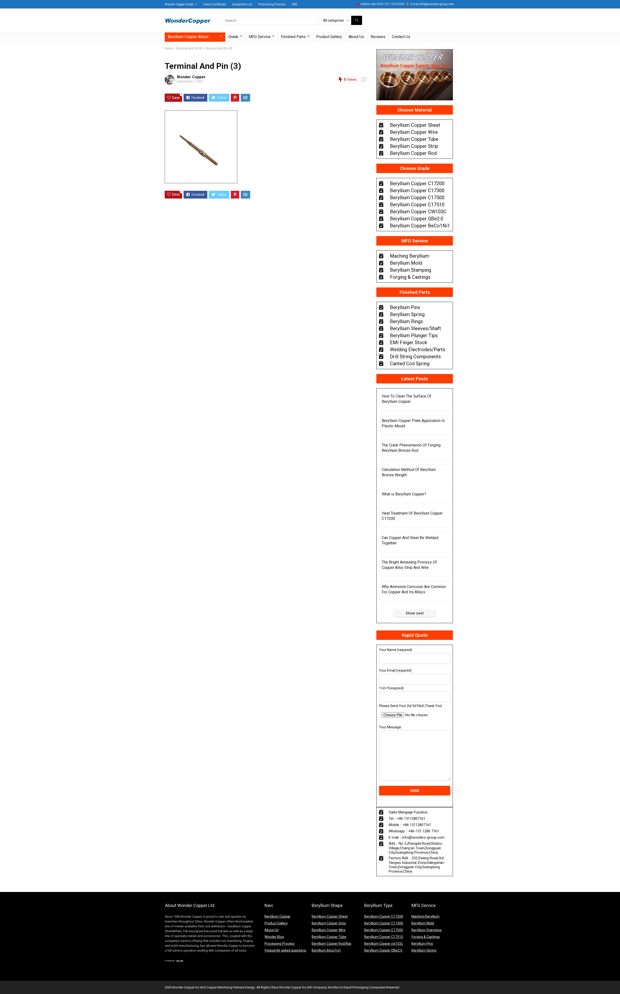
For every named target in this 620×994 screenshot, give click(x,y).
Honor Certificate (214, 4)
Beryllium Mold (422, 923)
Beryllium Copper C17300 (383, 923)
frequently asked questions (285, 950)
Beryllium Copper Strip (329, 923)
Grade (233, 36)
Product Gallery (329, 36)
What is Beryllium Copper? (404, 494)
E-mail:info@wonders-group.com (432, 4)
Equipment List (242, 4)
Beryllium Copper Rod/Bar (331, 944)
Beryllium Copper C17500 (383, 930)
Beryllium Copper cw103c (383, 944)
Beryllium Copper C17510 (383, 937)
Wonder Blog (274, 937)
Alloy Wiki (179, 961)
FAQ (294, 4)
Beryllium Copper (277, 916)
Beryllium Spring (423, 950)
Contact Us (401, 36)
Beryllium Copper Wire (328, 930)
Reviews (378, 36)
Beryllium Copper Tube (329, 937)
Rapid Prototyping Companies (364, 987)
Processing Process (272, 4)
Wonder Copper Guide (179, 4)
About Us (356, 36)
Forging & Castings (425, 937)
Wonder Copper (191, 77)
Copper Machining (219, 987)
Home (169, 48)
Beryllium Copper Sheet (330, 916)
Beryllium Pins (422, 944)
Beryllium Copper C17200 (383, 916)
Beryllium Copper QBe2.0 (383, 950)
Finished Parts (293, 36)
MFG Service (260, 36)
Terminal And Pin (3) (189, 48)
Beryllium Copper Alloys (188, 36)
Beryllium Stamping (426, 930)
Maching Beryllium (425, 916)
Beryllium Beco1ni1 (326, 950)
